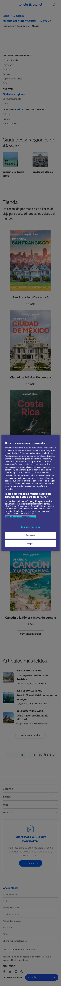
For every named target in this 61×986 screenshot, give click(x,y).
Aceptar (30, 543)
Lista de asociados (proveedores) (20, 516)
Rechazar (30, 535)
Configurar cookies (30, 527)
